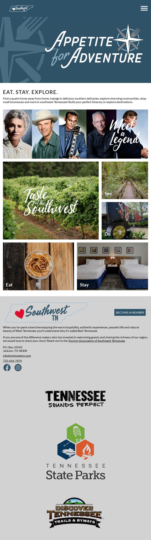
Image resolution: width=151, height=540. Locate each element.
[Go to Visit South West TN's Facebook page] (7, 367)
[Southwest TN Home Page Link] (21, 8)
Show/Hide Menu (144, 8)
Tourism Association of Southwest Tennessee (96, 340)
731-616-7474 (12, 360)
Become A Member (130, 312)
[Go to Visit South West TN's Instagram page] (18, 367)
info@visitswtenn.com (17, 355)
